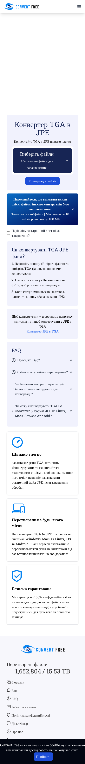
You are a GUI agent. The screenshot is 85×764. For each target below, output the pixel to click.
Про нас (17, 732)
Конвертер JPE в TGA (43, 331)
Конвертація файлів (42, 181)
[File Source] (66, 160)
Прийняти (43, 756)
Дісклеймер (20, 723)
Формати (18, 682)
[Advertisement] (42, 58)
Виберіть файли (37, 160)
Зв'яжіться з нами (24, 707)
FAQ (15, 699)
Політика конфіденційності (31, 715)
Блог (15, 690)
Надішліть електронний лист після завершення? (36, 233)
